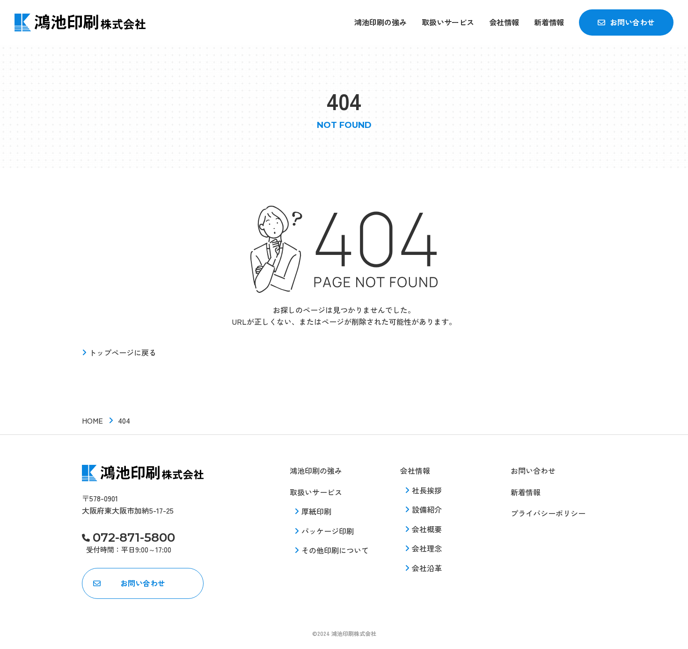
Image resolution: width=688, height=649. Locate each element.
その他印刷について (335, 550)
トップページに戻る (122, 352)
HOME (92, 420)
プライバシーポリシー (548, 513)
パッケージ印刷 (327, 531)
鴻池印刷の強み (380, 22)
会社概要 (427, 529)
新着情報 (549, 22)
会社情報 (504, 22)
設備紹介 (427, 509)
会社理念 (427, 548)
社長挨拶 (427, 490)
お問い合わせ (632, 22)
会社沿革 (427, 568)
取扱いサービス (448, 22)
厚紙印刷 (316, 511)
